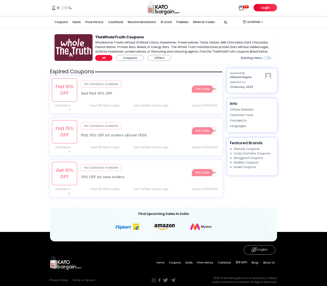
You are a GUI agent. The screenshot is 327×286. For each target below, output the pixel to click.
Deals (76, 22)
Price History (94, 22)
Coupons (61, 22)
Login (265, 7)
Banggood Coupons (248, 158)
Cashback (115, 22)
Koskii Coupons (245, 167)
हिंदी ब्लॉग (241, 262)
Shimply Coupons (246, 149)
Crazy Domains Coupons (252, 153)
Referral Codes (204, 22)
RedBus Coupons (246, 162)
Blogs (255, 262)
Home (160, 262)
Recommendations (142, 22)
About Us (269, 262)
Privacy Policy (59, 280)
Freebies (182, 22)
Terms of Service (83, 280)
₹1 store (166, 22)
